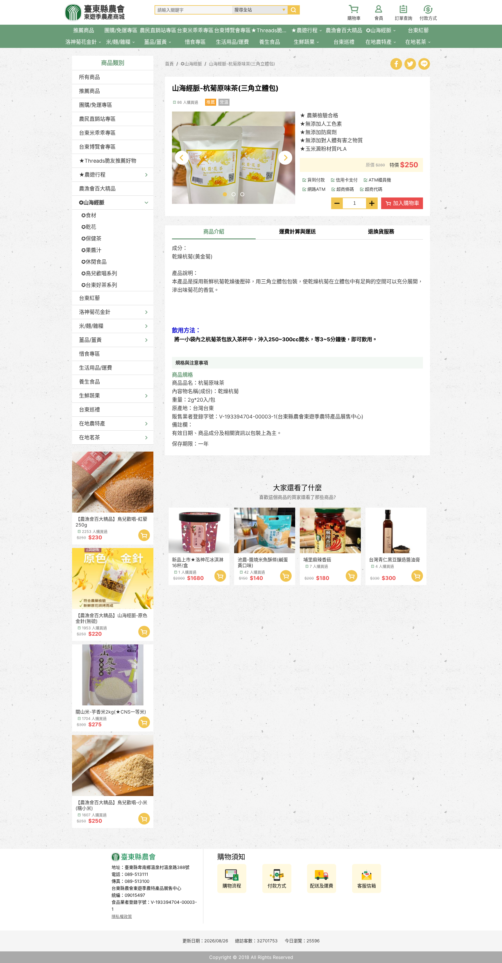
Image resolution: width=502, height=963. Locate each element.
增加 (372, 203)
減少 (337, 203)
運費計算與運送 (297, 232)
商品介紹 (213, 232)
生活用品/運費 (95, 368)
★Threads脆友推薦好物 (107, 161)
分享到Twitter (410, 64)
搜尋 (293, 10)
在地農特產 (92, 424)
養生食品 (89, 382)
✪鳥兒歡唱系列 (99, 273)
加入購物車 (144, 535)
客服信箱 (366, 886)
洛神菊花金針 (94, 312)
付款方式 (428, 18)
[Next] (285, 158)
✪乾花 (88, 227)
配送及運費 (321, 886)
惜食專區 (89, 354)
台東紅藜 (89, 298)
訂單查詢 (403, 18)
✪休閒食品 (94, 262)
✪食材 (88, 215)
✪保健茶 (91, 239)
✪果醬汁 (91, 250)
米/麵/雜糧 (91, 326)
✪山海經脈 (91, 203)
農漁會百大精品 (97, 189)
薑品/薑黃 (90, 340)
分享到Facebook (396, 64)
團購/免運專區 (95, 105)
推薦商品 (89, 91)
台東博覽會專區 (97, 147)
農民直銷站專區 (97, 119)
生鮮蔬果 (89, 396)
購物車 (354, 18)
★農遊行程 (92, 175)
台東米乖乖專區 (97, 133)
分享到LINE (424, 64)
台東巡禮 (89, 410)
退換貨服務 (381, 232)
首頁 (169, 64)
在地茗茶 (89, 437)
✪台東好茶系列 (99, 285)
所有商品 (89, 77)
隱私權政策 (122, 916)
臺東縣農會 (104, 12)
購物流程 (232, 886)
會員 (378, 18)
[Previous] (182, 158)
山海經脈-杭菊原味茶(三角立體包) (242, 64)
